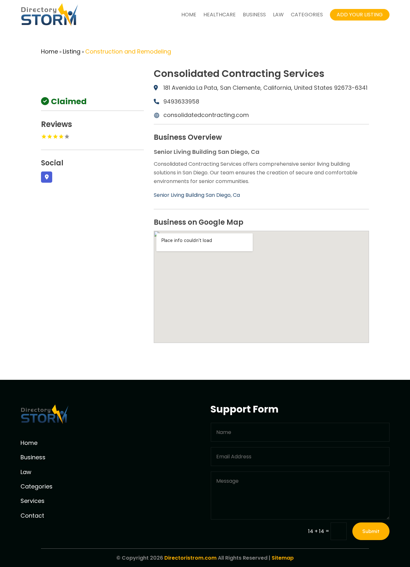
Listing (71, 51)
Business (254, 14)
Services (32, 501)
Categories (307, 14)
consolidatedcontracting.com (206, 115)
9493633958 (181, 101)
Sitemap (283, 558)
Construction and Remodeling (128, 51)
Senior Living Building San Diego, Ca (197, 195)
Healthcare (219, 14)
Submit (371, 531)
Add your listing (360, 14)
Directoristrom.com (190, 558)
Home (188, 14)
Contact (32, 516)
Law (278, 14)
